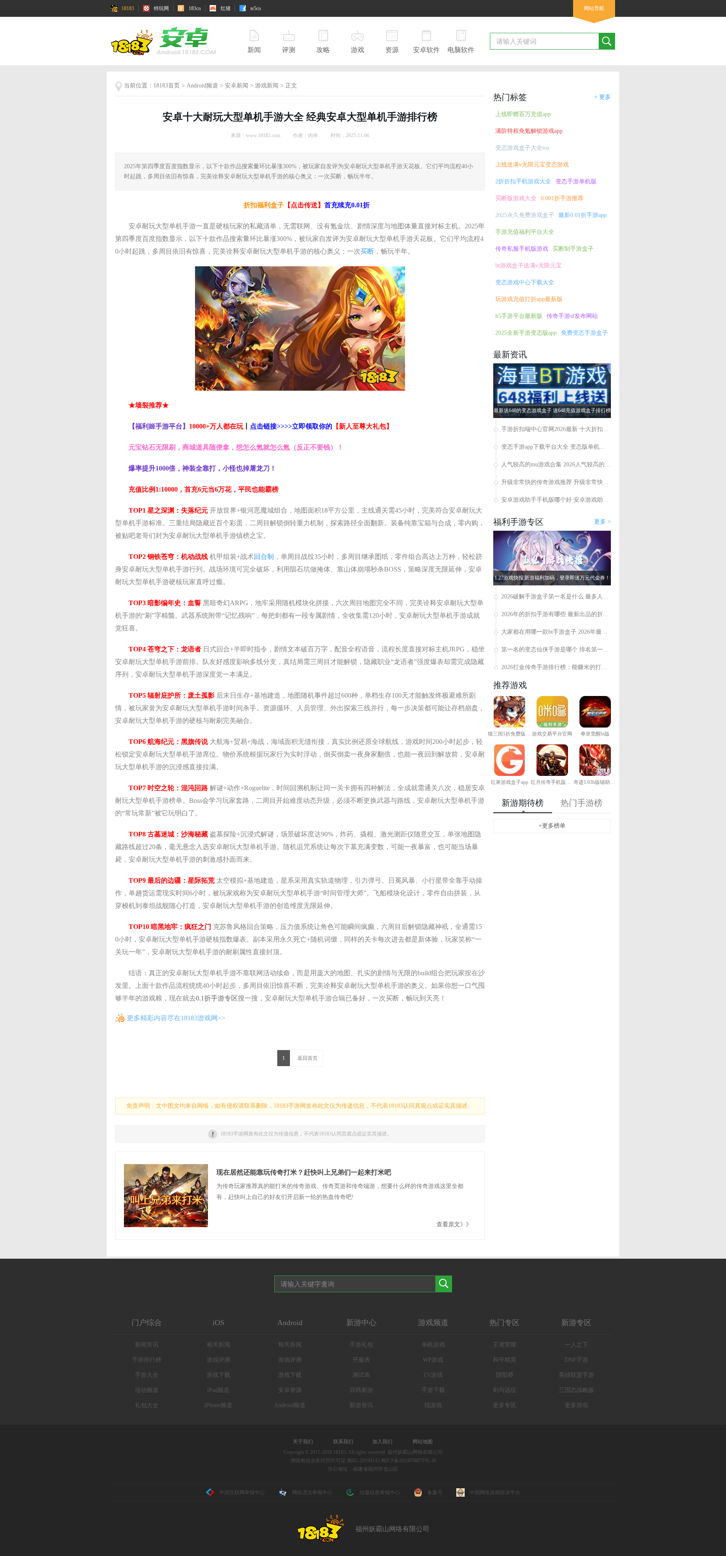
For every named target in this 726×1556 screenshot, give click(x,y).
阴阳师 (504, 1375)
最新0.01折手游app (582, 215)
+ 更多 (602, 97)
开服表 (361, 1360)
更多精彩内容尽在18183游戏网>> (176, 1017)
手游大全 (146, 1375)
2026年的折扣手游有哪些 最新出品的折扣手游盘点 (556, 614)
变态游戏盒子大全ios (522, 148)
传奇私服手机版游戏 (521, 249)
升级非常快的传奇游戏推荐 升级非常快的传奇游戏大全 (556, 482)
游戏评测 (218, 1360)
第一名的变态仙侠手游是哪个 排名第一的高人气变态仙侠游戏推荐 (556, 649)
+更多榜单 (552, 826)
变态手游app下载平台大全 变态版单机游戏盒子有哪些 (556, 447)
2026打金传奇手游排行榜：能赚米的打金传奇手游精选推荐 (556, 667)
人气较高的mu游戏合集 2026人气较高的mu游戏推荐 (556, 464)
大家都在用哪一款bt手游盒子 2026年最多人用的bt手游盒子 (556, 632)
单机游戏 (433, 1345)
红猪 (226, 8)
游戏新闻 (267, 85)
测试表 (361, 1375)
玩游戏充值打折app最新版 (529, 299)
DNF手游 (576, 1360)
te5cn (255, 8)
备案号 (434, 1492)
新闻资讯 (146, 1345)
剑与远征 (504, 1390)
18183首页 (166, 85)
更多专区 (504, 1405)
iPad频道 (218, 1390)
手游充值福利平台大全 (524, 232)
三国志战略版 (576, 1390)
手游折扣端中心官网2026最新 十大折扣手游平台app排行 (556, 429)
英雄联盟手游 (576, 1375)
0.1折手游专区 (217, 998)
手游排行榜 (146, 1360)
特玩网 (161, 8)
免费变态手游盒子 (584, 333)
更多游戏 (576, 1405)
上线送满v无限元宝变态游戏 (532, 164)
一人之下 (576, 1345)
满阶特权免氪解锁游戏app (529, 131)
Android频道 (202, 85)
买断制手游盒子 (573, 249)
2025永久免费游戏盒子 (524, 215)
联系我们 (343, 1442)
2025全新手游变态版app (526, 333)
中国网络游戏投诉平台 (495, 1492)
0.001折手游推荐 (562, 198)
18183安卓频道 (167, 40)
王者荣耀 (504, 1345)
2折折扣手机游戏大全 (523, 181)
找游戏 (433, 1405)
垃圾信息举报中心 (380, 1492)
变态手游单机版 (576, 181)
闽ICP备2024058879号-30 (408, 1460)
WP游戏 (433, 1360)
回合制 (264, 556)
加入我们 (382, 1442)
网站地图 (423, 1442)
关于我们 (303, 1442)
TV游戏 (433, 1375)
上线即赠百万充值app (523, 114)
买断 (367, 251)
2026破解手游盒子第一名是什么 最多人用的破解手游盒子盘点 (556, 596)
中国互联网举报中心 (242, 1492)
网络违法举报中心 (312, 1492)
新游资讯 (361, 1405)
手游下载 (433, 1390)
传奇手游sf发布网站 (572, 316)
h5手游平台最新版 (518, 316)
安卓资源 (290, 1390)
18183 (127, 8)
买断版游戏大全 (516, 198)
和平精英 (504, 1360)
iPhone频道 (218, 1405)
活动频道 (146, 1390)
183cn (195, 8)
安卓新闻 (236, 85)
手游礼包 (361, 1345)
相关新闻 (218, 1345)
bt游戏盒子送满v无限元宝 (528, 265)
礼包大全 (146, 1405)
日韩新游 (361, 1390)
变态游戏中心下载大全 (524, 282)
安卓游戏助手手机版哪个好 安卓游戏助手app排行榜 (556, 500)
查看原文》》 (454, 1224)
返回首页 (307, 1058)
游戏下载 (218, 1375)
